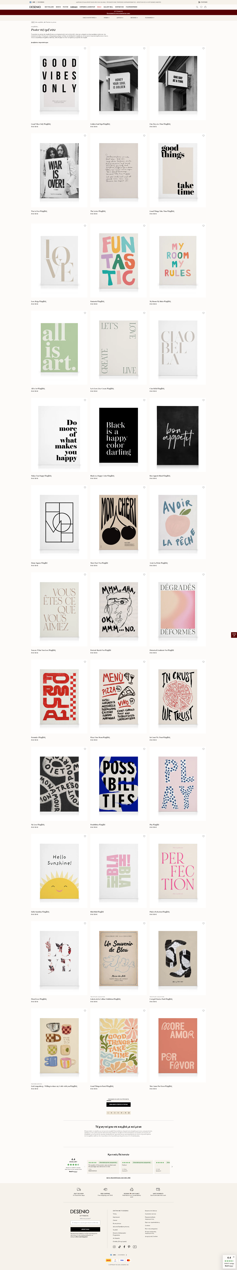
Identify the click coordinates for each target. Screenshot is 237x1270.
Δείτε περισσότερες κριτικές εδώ (118, 1178)
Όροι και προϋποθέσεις (152, 1222)
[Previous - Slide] (84, 1166)
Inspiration (119, 7)
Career (115, 1220)
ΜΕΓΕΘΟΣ (133, 17)
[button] (229, 1262)
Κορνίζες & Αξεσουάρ (87, 7)
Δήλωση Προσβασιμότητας (121, 1226)
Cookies (147, 1225)
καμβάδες (73, 7)
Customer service (150, 1214)
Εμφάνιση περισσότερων (118, 1104)
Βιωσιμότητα (117, 1223)
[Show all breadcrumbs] (33, 22)
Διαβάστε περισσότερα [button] (39, 42)
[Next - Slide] (172, 1166)
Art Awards (116, 1238)
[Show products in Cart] (205, 7)
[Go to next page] (129, 1113)
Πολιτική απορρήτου (151, 1229)
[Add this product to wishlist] (85, 48)
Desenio (124, 1265)
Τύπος (115, 1214)
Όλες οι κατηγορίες (89, 17)
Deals (99, 7)
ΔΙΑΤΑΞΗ (119, 17)
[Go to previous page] (108, 1113)
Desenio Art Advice (151, 1211)
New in (58, 7)
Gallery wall (108, 7)
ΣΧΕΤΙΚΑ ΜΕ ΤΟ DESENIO (120, 1211)
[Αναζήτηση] (197, 7)
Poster (65, 7)
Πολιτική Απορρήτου (82, 1237)
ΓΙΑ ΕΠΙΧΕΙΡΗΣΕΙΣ (131, 7)
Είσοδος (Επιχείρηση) (120, 1241)
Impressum (116, 1217)
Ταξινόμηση (149, 17)
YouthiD (115, 1230)
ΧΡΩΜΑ (106, 17)
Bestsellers (49, 7)
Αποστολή (85, 1229)
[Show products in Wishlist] (201, 7)
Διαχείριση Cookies (151, 1236)
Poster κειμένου (51, 22)
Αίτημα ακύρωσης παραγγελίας (150, 1232)
